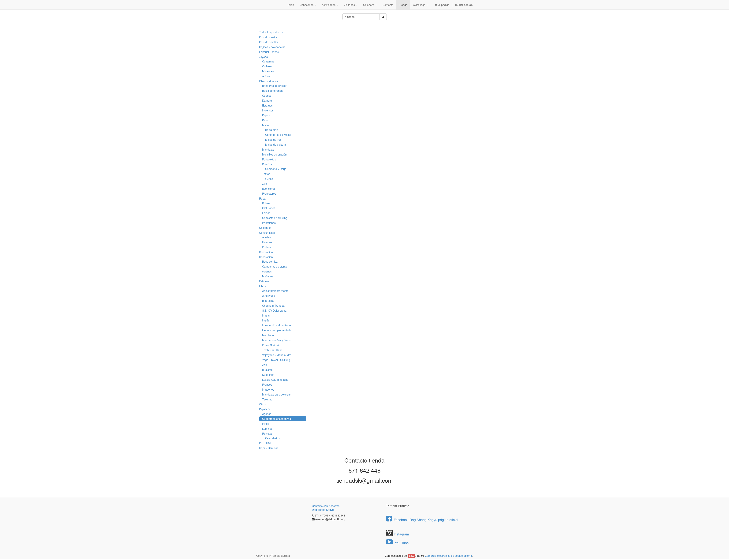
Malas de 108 (273, 139)
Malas (265, 125)
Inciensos (268, 110)
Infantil (266, 315)
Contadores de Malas (278, 135)
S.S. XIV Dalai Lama (274, 310)
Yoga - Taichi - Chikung (276, 360)
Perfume (267, 247)
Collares (267, 66)
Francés (267, 384)
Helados (267, 242)
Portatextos (269, 159)
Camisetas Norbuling (274, 218)
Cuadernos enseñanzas (276, 419)
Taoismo (267, 399)
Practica (267, 164)
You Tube (401, 542)
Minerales (268, 71)
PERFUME (265, 443)
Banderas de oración (274, 86)
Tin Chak (267, 179)
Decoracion (266, 252)
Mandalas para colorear (276, 394)
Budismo (267, 370)
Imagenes (268, 389)
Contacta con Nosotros (325, 506)
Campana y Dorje (275, 169)
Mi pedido (443, 5)
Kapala (266, 115)
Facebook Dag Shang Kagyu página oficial (426, 519)
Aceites (266, 237)
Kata (265, 120)
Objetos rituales (268, 81)
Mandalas (268, 149)
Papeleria (265, 409)
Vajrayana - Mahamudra (276, 355)
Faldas (266, 213)
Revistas (267, 433)
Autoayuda (268, 296)
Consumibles (267, 232)
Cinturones (268, 208)
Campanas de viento (274, 266)
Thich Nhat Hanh (272, 350)
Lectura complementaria (276, 330)
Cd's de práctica (269, 42)
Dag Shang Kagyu (323, 510)
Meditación (268, 335)
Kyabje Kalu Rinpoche (275, 379)
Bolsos (266, 203)
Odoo (411, 555)
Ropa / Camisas (268, 448)
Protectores (269, 193)
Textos (266, 174)
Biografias (268, 300)
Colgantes (268, 61)
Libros (263, 286)
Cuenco (266, 95)
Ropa (262, 198)
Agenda (266, 414)
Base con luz (270, 261)
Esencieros (268, 188)
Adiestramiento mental (275, 291)
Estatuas (267, 105)
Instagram (401, 533)
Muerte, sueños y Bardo (276, 340)
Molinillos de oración (274, 154)
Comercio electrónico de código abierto (448, 555)
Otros (262, 404)
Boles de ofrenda (272, 90)
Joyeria (263, 57)
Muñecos (267, 276)
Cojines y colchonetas (272, 47)
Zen (264, 184)
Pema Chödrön (271, 345)
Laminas (267, 428)
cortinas (267, 271)
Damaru (267, 100)
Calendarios (272, 438)
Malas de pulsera (275, 144)
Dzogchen (268, 375)
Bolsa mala (272, 130)
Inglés (265, 320)
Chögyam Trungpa (273, 305)
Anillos (266, 76)
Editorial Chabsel (269, 52)
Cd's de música (268, 37)
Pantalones (269, 223)
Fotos (265, 424)
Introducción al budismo (276, 325)
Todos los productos (271, 32)
